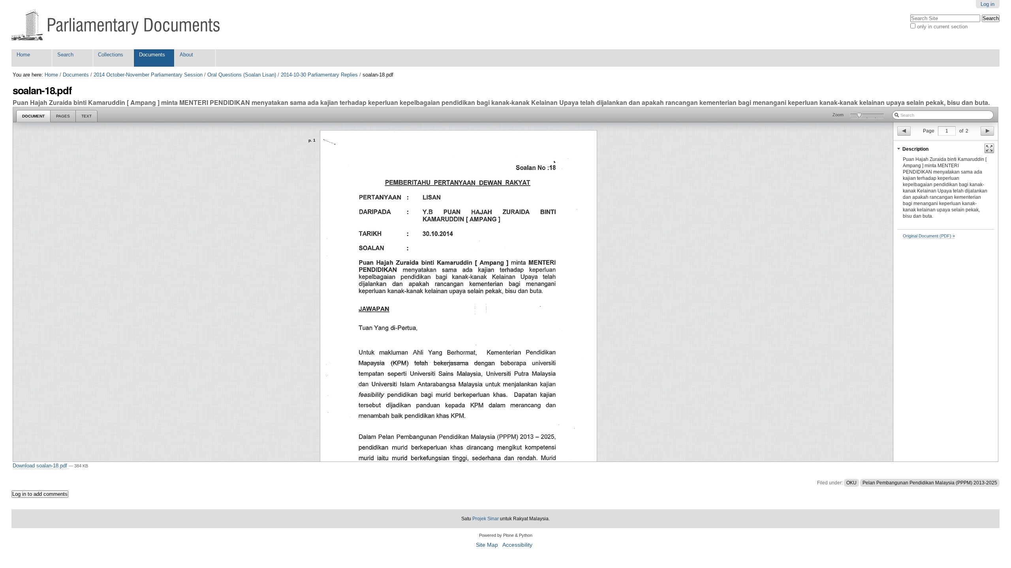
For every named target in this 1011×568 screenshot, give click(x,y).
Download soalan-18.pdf (41, 466)
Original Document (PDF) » (929, 236)
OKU (851, 483)
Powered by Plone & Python (505, 535)
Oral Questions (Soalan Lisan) (241, 75)
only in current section (942, 27)
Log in (987, 4)
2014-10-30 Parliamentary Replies (319, 75)
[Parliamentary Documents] (115, 25)
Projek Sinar (485, 518)
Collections (110, 55)
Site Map (487, 545)
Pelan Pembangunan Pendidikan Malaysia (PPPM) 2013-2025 (930, 483)
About (186, 55)
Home (23, 55)
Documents (152, 55)
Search (65, 55)
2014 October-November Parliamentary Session (148, 75)
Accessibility (517, 545)
